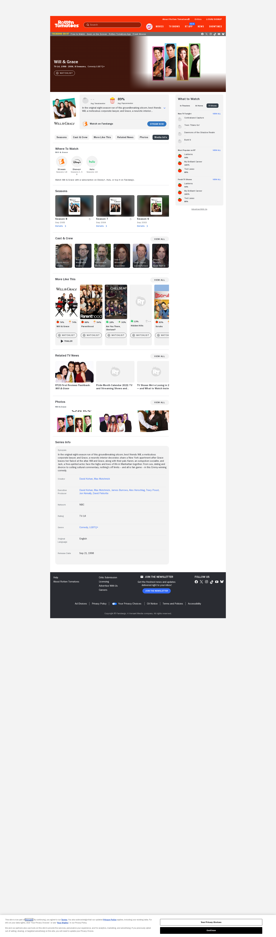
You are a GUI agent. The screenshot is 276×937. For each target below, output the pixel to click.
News (201, 26)
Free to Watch (78, 34)
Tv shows (174, 26)
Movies (160, 26)
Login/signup (214, 19)
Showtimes (215, 26)
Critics (198, 19)
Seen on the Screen (97, 34)
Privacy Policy (110, 920)
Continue (211, 930)
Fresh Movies (139, 34)
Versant (29, 920)
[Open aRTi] (149, 26)
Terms (64, 920)
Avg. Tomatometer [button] (98, 103)
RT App (188, 26)
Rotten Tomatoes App (120, 34)
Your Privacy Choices (129, 603)
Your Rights (62, 923)
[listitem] (199, 118)
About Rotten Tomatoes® (176, 19)
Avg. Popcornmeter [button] (125, 103)
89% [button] (121, 99)
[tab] (185, 105)
